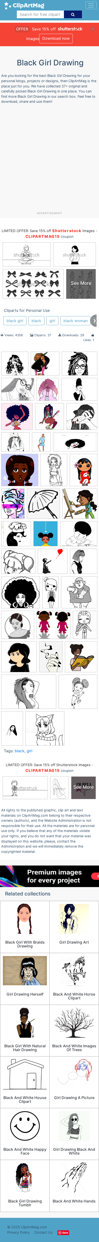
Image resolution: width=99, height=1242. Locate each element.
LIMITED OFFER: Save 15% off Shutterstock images (48, 765)
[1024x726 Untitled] (28, 694)
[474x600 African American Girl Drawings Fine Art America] (41, 444)
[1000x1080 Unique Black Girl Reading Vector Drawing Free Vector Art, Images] (81, 659)
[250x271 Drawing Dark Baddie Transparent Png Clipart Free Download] (83, 563)
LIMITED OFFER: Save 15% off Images (48, 231)
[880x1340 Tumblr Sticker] (50, 659)
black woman (75, 320)
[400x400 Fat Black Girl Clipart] (79, 594)
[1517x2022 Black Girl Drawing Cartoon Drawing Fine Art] (83, 472)
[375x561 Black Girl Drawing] (12, 506)
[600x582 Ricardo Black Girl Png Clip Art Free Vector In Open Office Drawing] (53, 627)
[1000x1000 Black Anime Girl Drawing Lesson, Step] (19, 472)
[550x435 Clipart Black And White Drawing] (78, 535)
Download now (56, 38)
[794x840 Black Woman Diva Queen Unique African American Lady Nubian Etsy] (14, 366)
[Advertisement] (49, 159)
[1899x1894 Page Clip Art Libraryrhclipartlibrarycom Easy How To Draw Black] (45, 731)
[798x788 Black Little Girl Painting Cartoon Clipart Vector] (79, 506)
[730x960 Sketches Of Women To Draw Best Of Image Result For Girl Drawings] (85, 627)
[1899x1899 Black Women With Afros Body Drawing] (78, 694)
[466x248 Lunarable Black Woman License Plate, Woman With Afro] (75, 444)
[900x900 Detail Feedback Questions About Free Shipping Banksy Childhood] (52, 563)
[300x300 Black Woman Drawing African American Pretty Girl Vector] (16, 536)
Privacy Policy (18, 1232)
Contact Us (43, 1232)
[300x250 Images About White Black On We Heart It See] (17, 391)
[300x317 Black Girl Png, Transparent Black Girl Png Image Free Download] (43, 506)
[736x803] (49, 418)
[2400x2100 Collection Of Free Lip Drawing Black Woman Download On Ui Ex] (18, 563)
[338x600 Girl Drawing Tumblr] (12, 730)
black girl (14, 320)
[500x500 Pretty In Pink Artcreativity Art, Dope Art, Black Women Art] (45, 366)
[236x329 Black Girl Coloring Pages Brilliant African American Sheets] (54, 472)
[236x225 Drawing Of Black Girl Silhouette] (20, 594)
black (36, 320)
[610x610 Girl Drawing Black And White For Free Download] (82, 418)
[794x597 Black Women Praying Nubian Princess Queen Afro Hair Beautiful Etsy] (79, 391)
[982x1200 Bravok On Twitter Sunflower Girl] (45, 535)
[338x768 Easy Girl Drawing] (50, 594)
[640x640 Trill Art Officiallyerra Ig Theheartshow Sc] (16, 418)
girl (52, 320)
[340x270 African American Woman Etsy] (79, 366)
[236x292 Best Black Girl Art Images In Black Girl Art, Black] (48, 391)
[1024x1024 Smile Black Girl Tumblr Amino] (19, 659)
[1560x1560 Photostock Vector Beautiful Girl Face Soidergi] (17, 627)
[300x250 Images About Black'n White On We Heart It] (15, 444)
